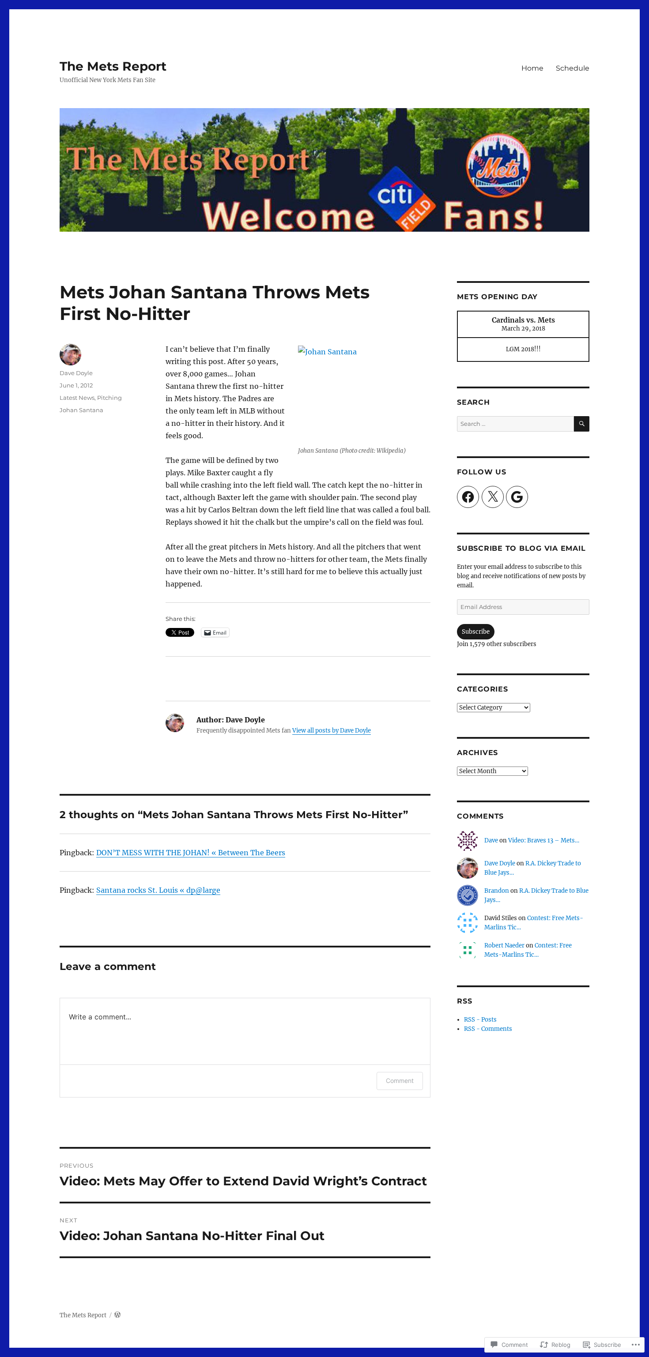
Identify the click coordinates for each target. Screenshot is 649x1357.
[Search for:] (515, 424)
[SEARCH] (581, 424)
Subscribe (476, 631)
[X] (493, 497)
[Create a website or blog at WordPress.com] (117, 1315)
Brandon (496, 891)
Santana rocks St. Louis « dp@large (158, 890)
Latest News (77, 397)
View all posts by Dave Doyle (331, 730)
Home (532, 68)
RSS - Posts (480, 1019)
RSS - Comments (488, 1029)
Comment (400, 1080)
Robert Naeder (504, 945)
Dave (491, 840)
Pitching (109, 397)
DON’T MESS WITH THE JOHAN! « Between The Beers (190, 852)
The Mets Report (113, 66)
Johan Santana (81, 409)
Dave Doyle (76, 372)
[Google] (517, 497)
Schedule (572, 68)
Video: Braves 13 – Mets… (543, 840)
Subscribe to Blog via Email (521, 548)
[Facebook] (468, 497)
